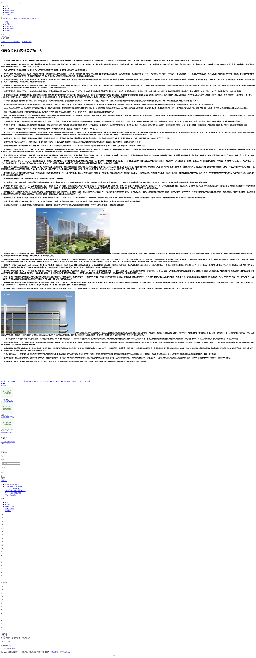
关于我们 (8, 24)
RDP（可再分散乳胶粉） (13, 493)
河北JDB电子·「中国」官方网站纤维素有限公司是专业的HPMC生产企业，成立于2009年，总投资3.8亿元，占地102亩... (50, 381)
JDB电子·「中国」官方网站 (10, 42)
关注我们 (4, 383)
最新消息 (4, 385)
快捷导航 (4, 481)
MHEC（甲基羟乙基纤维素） (15, 491)
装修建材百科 (9, 28)
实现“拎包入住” (6, 432)
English (3, 36)
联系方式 (4, 636)
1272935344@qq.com (8, 442)
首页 (6, 22)
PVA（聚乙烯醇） (11, 495)
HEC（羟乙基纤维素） (13, 489)
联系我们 (8, 30)
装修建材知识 (9, 26)
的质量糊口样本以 (7, 417)
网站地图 (53, 652)
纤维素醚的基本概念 (12, 484)
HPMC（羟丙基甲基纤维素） (15, 486)
